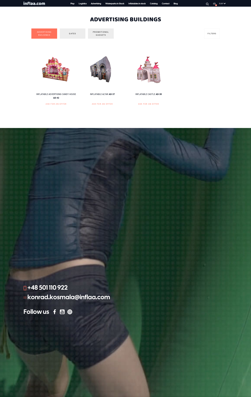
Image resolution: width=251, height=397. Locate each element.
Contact (165, 4)
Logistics (83, 4)
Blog (176, 4)
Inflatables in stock (137, 4)
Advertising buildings (44, 33)
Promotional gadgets (101, 33)
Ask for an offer (56, 104)
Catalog (154, 4)
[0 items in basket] (216, 3)
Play (72, 4)
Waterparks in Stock (114, 4)
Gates (72, 34)
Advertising (96, 4)
